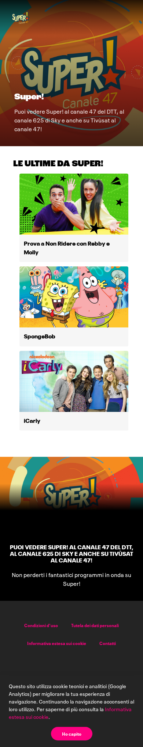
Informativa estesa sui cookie (56, 643)
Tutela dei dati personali (95, 625)
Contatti (107, 643)
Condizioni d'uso (41, 625)
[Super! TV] (20, 17)
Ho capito (71, 734)
